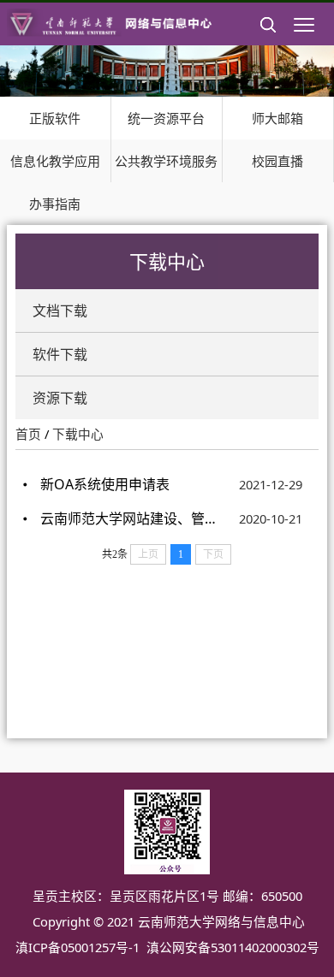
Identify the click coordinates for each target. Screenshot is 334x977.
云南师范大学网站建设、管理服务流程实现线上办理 (129, 518)
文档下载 (60, 310)
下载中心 (78, 433)
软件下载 (60, 354)
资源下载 (60, 397)
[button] (268, 38)
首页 (28, 433)
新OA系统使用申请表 (105, 484)
